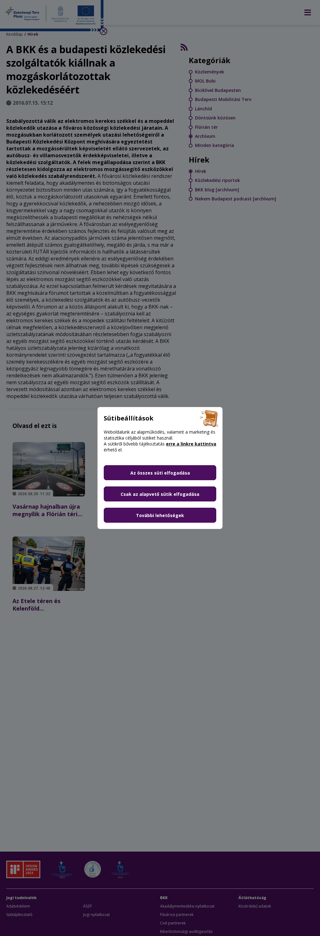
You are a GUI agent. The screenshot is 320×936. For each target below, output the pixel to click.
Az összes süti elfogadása (160, 473)
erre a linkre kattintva (191, 444)
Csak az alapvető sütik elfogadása (160, 494)
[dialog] (160, 468)
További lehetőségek (160, 515)
